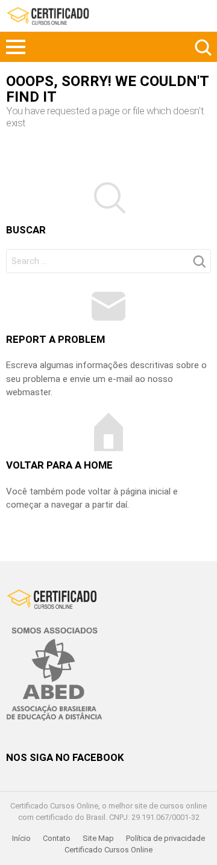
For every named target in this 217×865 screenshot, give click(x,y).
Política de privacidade (165, 838)
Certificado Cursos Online (108, 849)
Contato (57, 838)
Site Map (98, 838)
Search (202, 47)
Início (21, 838)
